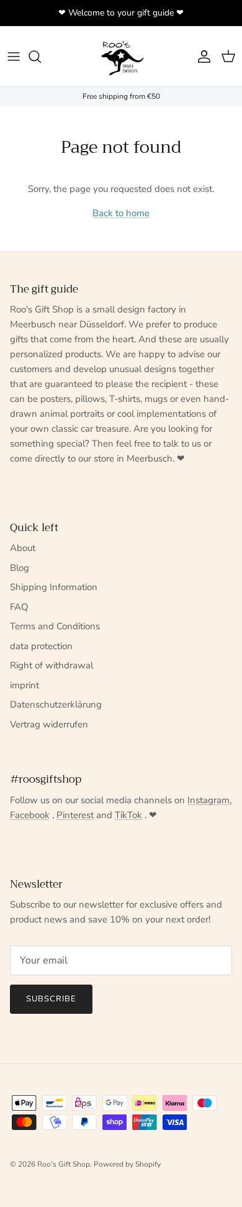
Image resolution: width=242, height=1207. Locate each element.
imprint (24, 685)
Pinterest (75, 815)
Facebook (30, 815)
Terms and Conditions (55, 626)
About (22, 548)
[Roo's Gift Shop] (121, 56)
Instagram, (209, 800)
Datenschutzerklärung (56, 704)
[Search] (41, 56)
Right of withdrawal (51, 665)
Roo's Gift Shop (63, 1164)
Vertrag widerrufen (49, 724)
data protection (41, 646)
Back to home (121, 213)
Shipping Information (53, 587)
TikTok (128, 815)
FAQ (19, 607)
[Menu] (13, 56)
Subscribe (51, 998)
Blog (19, 568)
